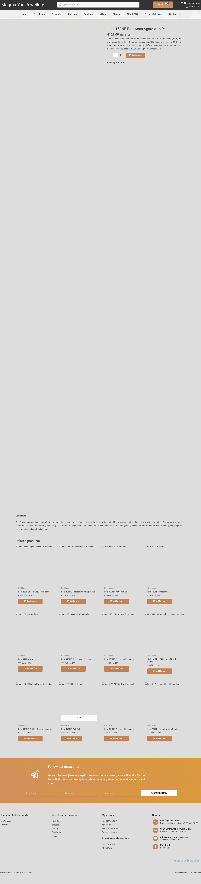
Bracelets (56, 14)
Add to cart (137, 55)
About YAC (132, 14)
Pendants (89, 14)
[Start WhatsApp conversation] (155, 830)
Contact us (174, 14)
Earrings (72, 14)
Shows (116, 14)
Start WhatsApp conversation (175, 828)
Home (24, 14)
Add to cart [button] (32, 601)
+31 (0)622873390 (170, 820)
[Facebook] (155, 846)
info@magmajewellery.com (174, 837)
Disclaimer (196, 872)
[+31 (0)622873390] (155, 822)
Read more (72, 738)
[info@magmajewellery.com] (155, 838)
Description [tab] (21, 516)
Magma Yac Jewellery (22, 4)
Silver (103, 14)
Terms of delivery (153, 14)
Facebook (165, 845)
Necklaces (39, 14)
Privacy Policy (181, 872)
